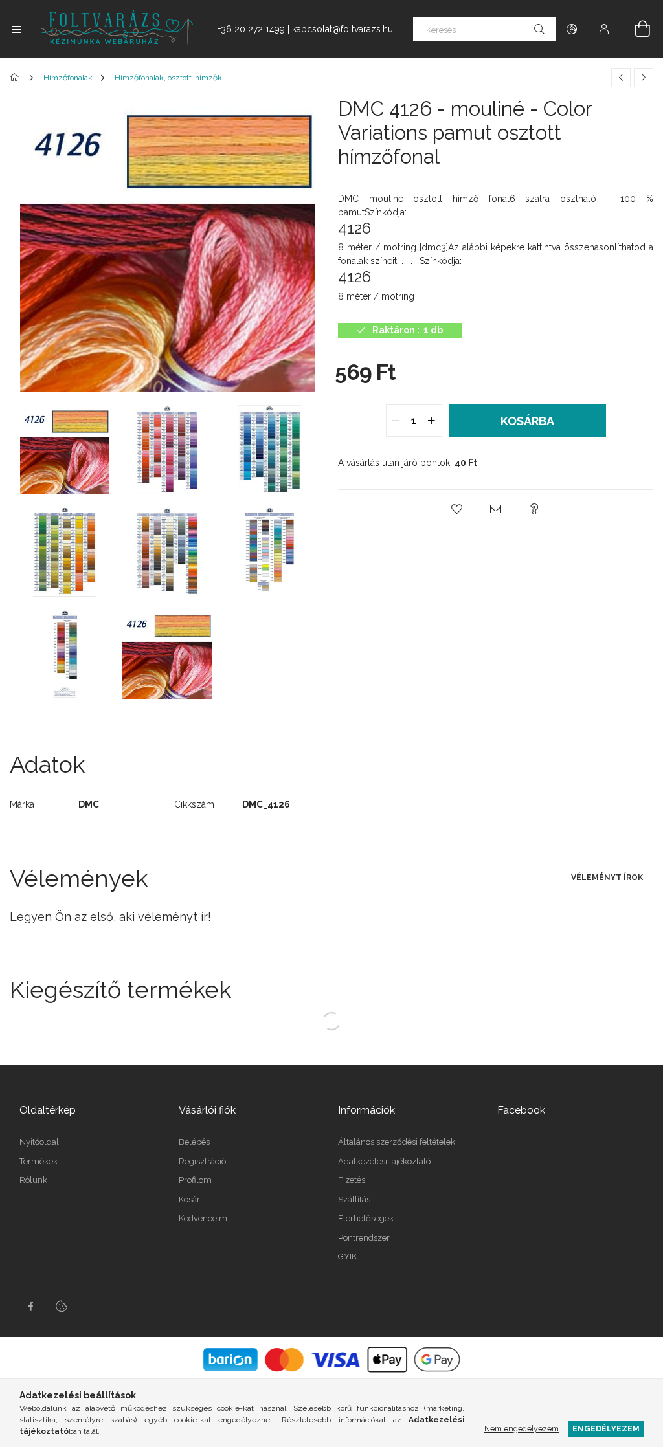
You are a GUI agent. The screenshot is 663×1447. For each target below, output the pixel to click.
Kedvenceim (203, 1218)
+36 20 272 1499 (251, 29)
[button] (457, 509)
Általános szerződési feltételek (396, 1142)
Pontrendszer (364, 1238)
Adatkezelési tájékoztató (384, 1161)
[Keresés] (539, 29)
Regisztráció (202, 1161)
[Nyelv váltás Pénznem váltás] (572, 29)
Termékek (38, 1161)
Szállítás (354, 1199)
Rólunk (33, 1180)
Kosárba (527, 421)
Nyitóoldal (39, 1142)
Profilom (195, 1180)
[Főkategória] (16, 77)
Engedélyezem (606, 1428)
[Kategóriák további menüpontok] (16, 29)
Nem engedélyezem (521, 1428)
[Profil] (604, 29)
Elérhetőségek (366, 1218)
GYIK (347, 1256)
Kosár (189, 1199)
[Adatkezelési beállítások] (62, 1307)
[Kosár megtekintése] (635, 29)
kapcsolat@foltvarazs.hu (342, 29)
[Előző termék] (621, 77)
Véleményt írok (607, 877)
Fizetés (351, 1180)
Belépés (194, 1142)
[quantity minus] (396, 420)
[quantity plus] (432, 420)
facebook (30, 1307)
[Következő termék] (643, 77)
